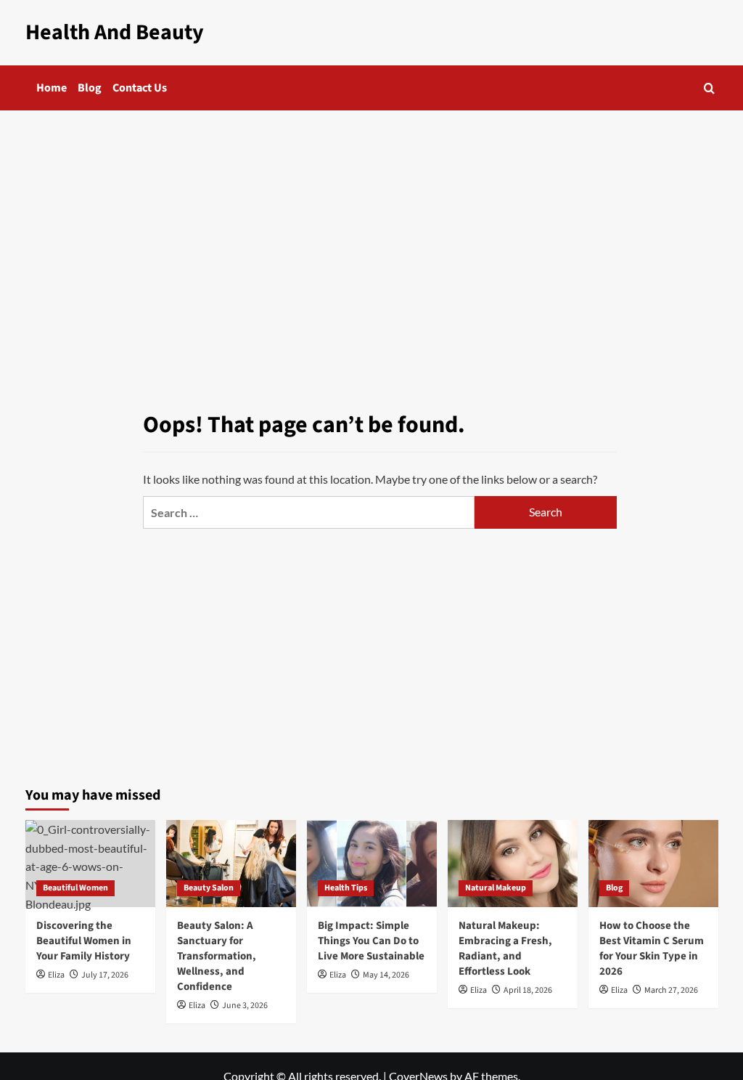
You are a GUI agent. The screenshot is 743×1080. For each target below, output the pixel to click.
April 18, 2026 (528, 990)
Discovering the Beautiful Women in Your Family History (83, 941)
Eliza (56, 975)
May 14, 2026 (386, 975)
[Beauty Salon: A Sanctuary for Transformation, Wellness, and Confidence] (231, 863)
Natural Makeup (495, 888)
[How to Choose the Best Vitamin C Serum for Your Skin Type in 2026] (653, 863)
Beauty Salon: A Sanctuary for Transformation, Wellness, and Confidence (216, 956)
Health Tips (345, 888)
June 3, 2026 (245, 1005)
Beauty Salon (209, 888)
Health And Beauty (114, 32)
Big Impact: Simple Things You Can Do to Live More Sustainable (371, 941)
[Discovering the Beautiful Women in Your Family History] (90, 863)
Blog (90, 88)
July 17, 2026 (104, 975)
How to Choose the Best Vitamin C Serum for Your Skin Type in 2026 (651, 948)
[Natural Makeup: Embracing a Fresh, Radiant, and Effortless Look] (513, 863)
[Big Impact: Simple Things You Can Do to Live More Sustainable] (372, 863)
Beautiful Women (75, 888)
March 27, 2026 (671, 990)
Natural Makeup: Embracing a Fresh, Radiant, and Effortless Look (505, 948)
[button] (709, 88)
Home (51, 88)
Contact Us (139, 88)
